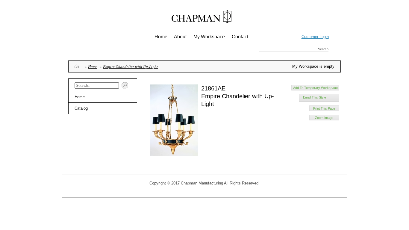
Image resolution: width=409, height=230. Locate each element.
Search (323, 49)
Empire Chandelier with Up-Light (130, 66)
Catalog (81, 108)
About (180, 36)
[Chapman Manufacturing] (201, 18)
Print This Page (324, 108)
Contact (240, 36)
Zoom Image (324, 117)
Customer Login (315, 36)
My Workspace (209, 36)
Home (160, 36)
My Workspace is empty (313, 66)
